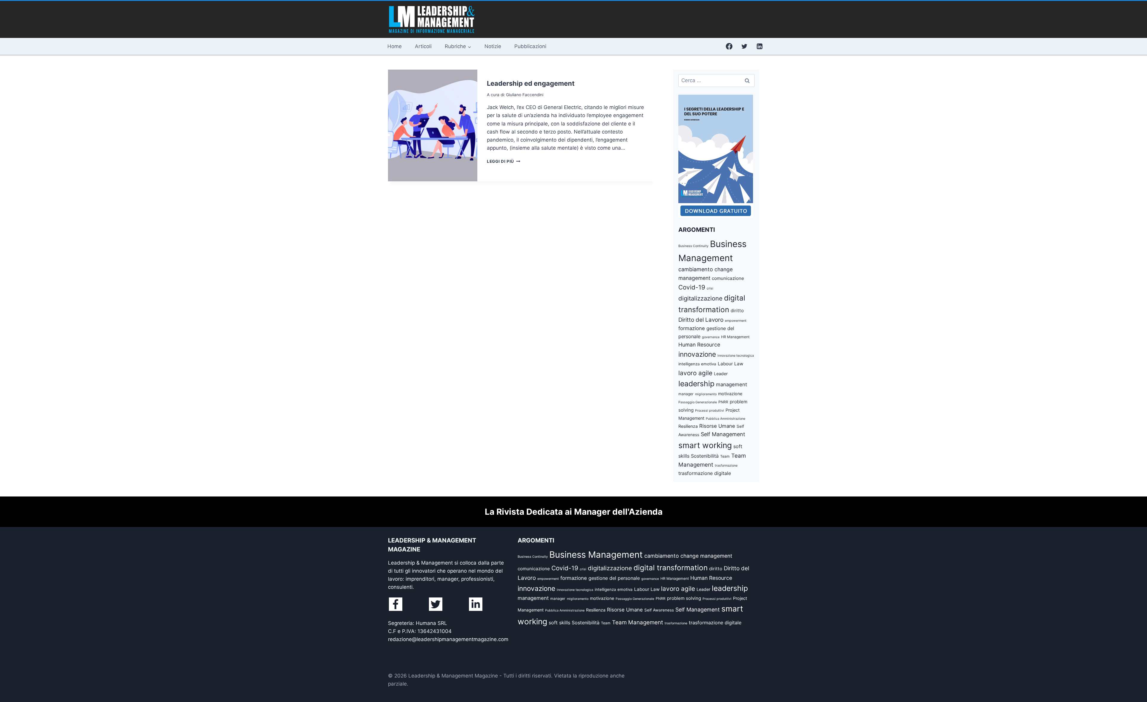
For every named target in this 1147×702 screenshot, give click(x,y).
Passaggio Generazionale (697, 402)
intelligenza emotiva (697, 363)
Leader (721, 373)
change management (706, 556)
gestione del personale (614, 578)
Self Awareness (659, 610)
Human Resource (699, 344)
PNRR (723, 402)
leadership (696, 383)
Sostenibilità (705, 456)
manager (686, 394)
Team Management (637, 622)
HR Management (735, 337)
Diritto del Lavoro (700, 319)
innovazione (697, 354)
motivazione (730, 393)
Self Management (723, 434)
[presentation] (432, 125)
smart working (705, 445)
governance (711, 337)
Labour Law (730, 364)
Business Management (596, 554)
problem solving (684, 598)
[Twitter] (744, 46)
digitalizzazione (700, 298)
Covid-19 (691, 287)
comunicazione (728, 278)
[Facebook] (729, 46)
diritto (737, 310)
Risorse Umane (717, 426)
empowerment (735, 321)
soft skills (559, 623)
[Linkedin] (759, 46)
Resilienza (688, 426)
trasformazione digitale (704, 473)
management (731, 384)
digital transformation (671, 567)
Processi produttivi (709, 411)
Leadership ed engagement (531, 83)
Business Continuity (693, 246)
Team (725, 456)
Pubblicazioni (530, 46)
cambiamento (695, 269)
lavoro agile (695, 373)
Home (394, 46)
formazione (691, 328)
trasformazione (726, 466)
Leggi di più (503, 161)
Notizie (492, 46)
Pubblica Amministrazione (725, 419)
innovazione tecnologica (735, 356)
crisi (710, 288)
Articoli (423, 46)
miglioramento (706, 394)
